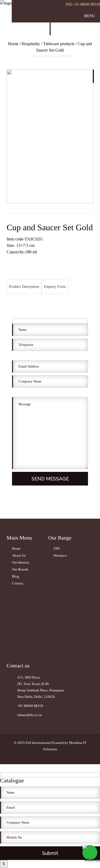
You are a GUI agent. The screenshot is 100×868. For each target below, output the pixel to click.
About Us (19, 555)
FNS (57, 548)
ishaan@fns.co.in (29, 715)
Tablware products (58, 43)
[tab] (24, 286)
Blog (15, 576)
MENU (89, 16)
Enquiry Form (55, 287)
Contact (17, 583)
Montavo (60, 555)
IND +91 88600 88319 (83, 4)
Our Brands (20, 569)
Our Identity (21, 562)
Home (13, 43)
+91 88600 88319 (30, 706)
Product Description (24, 287)
